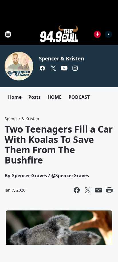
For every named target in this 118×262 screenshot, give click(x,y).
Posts (34, 97)
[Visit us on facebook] (42, 68)
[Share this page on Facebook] (77, 190)
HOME (55, 97)
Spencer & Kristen (61, 58)
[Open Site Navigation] (8, 34)
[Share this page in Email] (99, 190)
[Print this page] (109, 190)
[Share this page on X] (88, 190)
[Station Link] (59, 34)
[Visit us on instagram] (75, 68)
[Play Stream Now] (108, 34)
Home (14, 97)
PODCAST (79, 97)
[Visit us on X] (53, 68)
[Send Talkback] (97, 34)
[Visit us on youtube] (64, 68)
